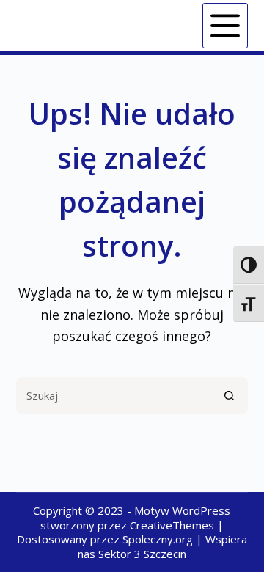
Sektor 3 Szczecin (142, 553)
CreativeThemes (172, 525)
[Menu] (225, 25)
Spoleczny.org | (163, 539)
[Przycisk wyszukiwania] (229, 395)
